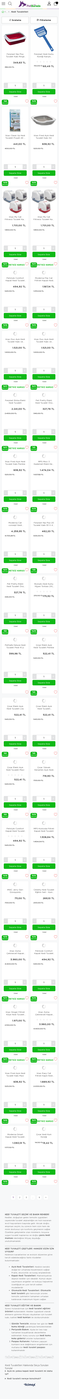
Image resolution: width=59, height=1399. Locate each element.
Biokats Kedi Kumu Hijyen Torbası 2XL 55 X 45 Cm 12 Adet (44, 585)
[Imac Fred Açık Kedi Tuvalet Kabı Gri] (43, 120)
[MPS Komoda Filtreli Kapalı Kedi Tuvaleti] (43, 823)
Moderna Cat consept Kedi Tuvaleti (15, 523)
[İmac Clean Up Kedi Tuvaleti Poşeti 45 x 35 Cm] (15, 120)
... (33, 1197)
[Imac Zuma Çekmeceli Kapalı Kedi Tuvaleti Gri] (15, 945)
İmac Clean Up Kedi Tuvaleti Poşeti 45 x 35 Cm (15, 136)
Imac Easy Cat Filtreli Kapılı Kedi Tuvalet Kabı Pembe (44, 1074)
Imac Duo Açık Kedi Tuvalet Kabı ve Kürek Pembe (15, 340)
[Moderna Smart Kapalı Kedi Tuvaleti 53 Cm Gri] (15, 1129)
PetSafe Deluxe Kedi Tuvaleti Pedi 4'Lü (15, 646)
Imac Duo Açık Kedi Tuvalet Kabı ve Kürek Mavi (44, 340)
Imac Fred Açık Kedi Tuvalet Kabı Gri (44, 136)
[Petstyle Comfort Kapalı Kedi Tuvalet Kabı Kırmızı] (15, 823)
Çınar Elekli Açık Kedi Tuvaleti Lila (15, 707)
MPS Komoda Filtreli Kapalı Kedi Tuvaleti (44, 829)
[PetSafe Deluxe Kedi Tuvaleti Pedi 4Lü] (15, 639)
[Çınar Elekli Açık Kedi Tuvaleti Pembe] (43, 639)
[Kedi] (8, 12)
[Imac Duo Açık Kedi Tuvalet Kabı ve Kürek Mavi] (43, 334)
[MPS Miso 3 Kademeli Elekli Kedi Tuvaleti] (43, 456)
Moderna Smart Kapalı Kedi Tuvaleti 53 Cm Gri (15, 1135)
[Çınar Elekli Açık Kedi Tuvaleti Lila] (15, 701)
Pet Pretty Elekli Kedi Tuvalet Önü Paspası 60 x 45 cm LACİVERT (15, 585)
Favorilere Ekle (27, 101)
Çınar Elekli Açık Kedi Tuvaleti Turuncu (44, 707)
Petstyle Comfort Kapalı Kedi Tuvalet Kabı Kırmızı (15, 829)
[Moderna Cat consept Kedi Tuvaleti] (15, 517)
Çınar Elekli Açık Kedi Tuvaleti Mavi (15, 768)
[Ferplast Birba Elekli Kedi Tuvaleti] (15, 395)
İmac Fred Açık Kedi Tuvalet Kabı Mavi (15, 1074)
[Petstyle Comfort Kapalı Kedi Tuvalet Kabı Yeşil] (43, 945)
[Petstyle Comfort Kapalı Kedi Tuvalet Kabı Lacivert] (15, 272)
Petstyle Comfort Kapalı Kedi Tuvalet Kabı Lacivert (15, 279)
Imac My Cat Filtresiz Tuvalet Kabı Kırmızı (43, 218)
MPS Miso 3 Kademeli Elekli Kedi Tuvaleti (44, 462)
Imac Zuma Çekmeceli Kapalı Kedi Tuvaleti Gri (15, 952)
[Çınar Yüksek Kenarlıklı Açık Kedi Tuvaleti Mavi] (43, 762)
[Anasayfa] (5, 12)
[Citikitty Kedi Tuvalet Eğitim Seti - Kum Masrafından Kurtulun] (43, 884)
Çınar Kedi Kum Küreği (43, 1135)
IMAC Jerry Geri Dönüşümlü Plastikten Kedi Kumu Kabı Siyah (15, 890)
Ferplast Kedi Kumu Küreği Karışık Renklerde (44, 55)
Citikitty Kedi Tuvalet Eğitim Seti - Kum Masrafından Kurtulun (43, 890)
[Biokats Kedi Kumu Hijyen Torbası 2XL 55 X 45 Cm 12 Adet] (43, 578)
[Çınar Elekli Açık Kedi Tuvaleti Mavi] (15, 762)
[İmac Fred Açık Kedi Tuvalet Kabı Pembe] (15, 456)
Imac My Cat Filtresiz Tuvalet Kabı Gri (15, 218)
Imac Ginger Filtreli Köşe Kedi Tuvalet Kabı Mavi (15, 1013)
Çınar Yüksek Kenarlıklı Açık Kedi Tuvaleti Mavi (43, 768)
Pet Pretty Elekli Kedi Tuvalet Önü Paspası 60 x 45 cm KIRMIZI (44, 401)
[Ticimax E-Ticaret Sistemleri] (29, 1385)
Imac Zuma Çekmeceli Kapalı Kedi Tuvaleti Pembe (44, 1013)
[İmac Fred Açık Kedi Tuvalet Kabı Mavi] (15, 1068)
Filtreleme (45, 20)
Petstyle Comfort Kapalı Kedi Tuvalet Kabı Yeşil (43, 952)
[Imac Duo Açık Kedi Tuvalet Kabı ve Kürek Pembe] (15, 334)
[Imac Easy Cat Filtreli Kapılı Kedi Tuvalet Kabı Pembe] (43, 1068)
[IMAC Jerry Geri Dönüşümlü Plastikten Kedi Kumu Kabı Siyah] (15, 884)
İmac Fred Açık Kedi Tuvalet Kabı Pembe (15, 462)
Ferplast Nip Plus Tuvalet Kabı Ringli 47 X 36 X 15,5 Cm (15, 55)
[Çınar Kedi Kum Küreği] (43, 1129)
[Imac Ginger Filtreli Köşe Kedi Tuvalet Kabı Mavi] (15, 1006)
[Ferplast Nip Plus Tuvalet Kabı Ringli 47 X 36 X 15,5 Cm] (15, 38)
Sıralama (16, 20)
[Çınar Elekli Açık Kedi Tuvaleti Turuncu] (43, 701)
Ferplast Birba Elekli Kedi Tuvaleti (15, 401)
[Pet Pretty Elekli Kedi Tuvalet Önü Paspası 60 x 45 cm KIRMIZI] (43, 395)
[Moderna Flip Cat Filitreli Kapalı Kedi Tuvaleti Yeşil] (43, 272)
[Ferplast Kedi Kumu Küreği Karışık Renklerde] (43, 38)
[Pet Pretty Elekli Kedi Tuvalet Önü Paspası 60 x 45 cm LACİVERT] (15, 578)
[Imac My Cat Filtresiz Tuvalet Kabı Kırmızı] (43, 201)
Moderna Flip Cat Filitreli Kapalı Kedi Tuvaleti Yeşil (44, 279)
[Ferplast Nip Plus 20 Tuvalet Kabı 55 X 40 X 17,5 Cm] (43, 517)
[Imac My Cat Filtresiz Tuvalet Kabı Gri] (15, 201)
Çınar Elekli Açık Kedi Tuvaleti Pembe (44, 646)
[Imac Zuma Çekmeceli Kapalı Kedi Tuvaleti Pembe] (43, 1006)
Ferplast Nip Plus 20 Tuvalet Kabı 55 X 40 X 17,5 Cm (43, 523)
